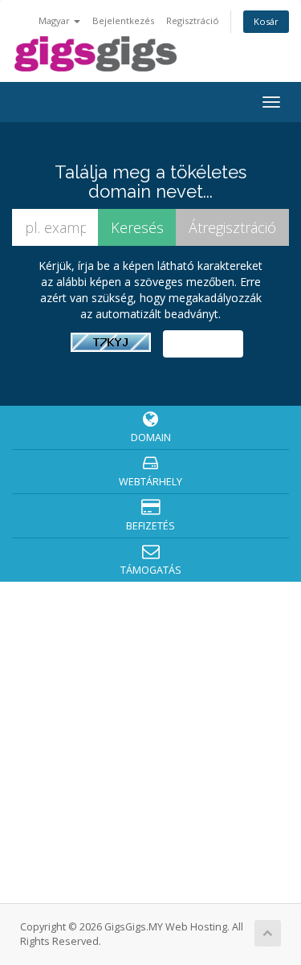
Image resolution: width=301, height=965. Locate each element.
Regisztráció (192, 20)
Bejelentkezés (123, 20)
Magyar (55, 20)
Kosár (266, 21)
